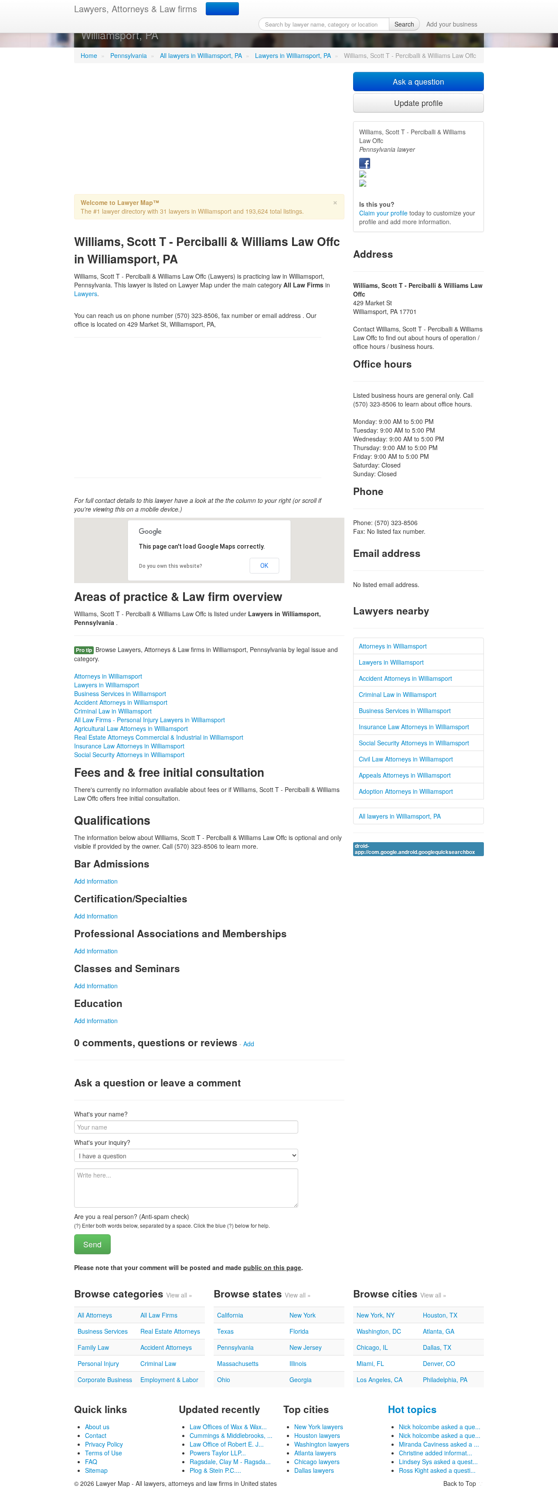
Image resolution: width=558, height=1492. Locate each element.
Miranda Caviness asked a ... (439, 1444)
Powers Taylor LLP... (218, 1452)
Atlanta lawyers (315, 1452)
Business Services (103, 1331)
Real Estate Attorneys (170, 1331)
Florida (299, 1331)
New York (302, 1315)
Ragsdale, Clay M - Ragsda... (230, 1461)
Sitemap (96, 1470)
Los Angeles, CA (379, 1379)
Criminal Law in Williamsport (113, 711)
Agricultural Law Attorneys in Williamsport (131, 728)
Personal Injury (98, 1363)
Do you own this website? (170, 566)
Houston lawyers (317, 1435)
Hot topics (412, 1409)
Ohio (223, 1379)
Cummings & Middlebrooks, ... (231, 1435)
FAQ (91, 1461)
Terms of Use (103, 1452)
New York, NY (376, 1315)
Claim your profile (383, 212)
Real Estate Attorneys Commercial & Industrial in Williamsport (158, 737)
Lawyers (85, 293)
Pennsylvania (128, 55)
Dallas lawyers (314, 1470)
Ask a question (418, 81)
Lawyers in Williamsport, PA (293, 55)
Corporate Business (105, 1379)
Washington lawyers (321, 1444)
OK (264, 565)
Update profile (418, 102)
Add (248, 1043)
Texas (225, 1331)
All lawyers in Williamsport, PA (201, 55)
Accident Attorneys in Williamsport (120, 702)
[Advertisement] (209, 133)
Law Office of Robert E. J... (227, 1444)
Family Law (93, 1347)
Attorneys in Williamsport (108, 676)
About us (97, 1426)
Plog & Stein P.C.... (215, 1470)
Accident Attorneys (166, 1347)
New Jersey (305, 1347)
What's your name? (101, 1114)
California (230, 1315)
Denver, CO (439, 1363)
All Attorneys (95, 1315)
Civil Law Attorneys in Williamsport (406, 759)
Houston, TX (440, 1315)
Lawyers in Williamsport (106, 684)
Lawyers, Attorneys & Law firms (135, 8)
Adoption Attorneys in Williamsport (406, 791)
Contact (95, 1435)
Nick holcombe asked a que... (439, 1426)
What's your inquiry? (102, 1142)
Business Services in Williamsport (120, 693)
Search (404, 24)
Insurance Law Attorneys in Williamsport (129, 745)
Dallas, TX (437, 1347)
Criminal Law (158, 1363)
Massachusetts (238, 1363)
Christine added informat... (435, 1452)
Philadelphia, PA (445, 1379)
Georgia (300, 1379)
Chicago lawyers (317, 1461)
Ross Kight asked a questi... (437, 1470)
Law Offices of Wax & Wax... (228, 1426)
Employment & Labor (169, 1379)
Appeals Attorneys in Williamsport (405, 775)
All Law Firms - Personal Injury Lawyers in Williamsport (149, 719)
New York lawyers (318, 1426)
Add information (96, 881)
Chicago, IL (372, 1347)
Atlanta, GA (438, 1331)
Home (89, 55)
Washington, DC (379, 1331)
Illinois (297, 1363)
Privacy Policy (104, 1444)
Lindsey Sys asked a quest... (438, 1461)
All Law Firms (158, 1315)
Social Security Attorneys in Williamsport (129, 754)
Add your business (451, 24)
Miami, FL (370, 1363)
